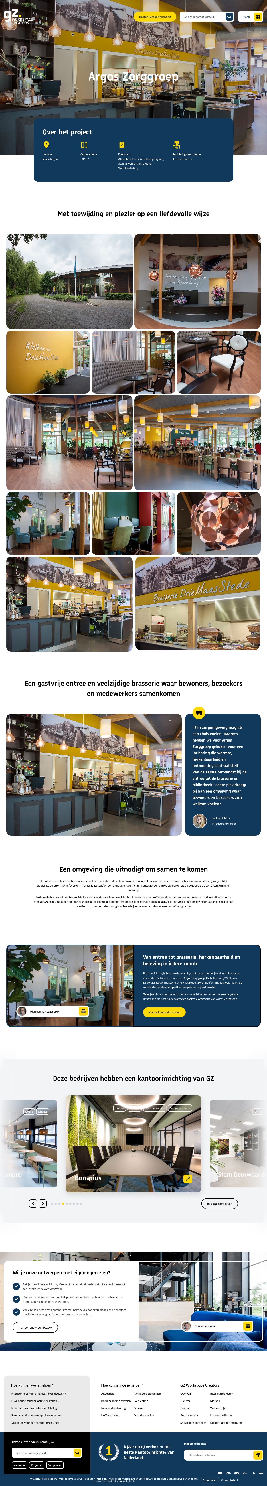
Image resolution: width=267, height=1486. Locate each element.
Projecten (36, 1465)
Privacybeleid (229, 1480)
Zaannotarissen (239, 1175)
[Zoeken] (229, 17)
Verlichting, (135, 163)
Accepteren (210, 1480)
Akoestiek (19, 1465)
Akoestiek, (125, 159)
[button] (33, 1203)
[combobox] (204, 17)
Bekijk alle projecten (219, 1203)
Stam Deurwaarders (105, 1178)
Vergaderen (55, 1465)
